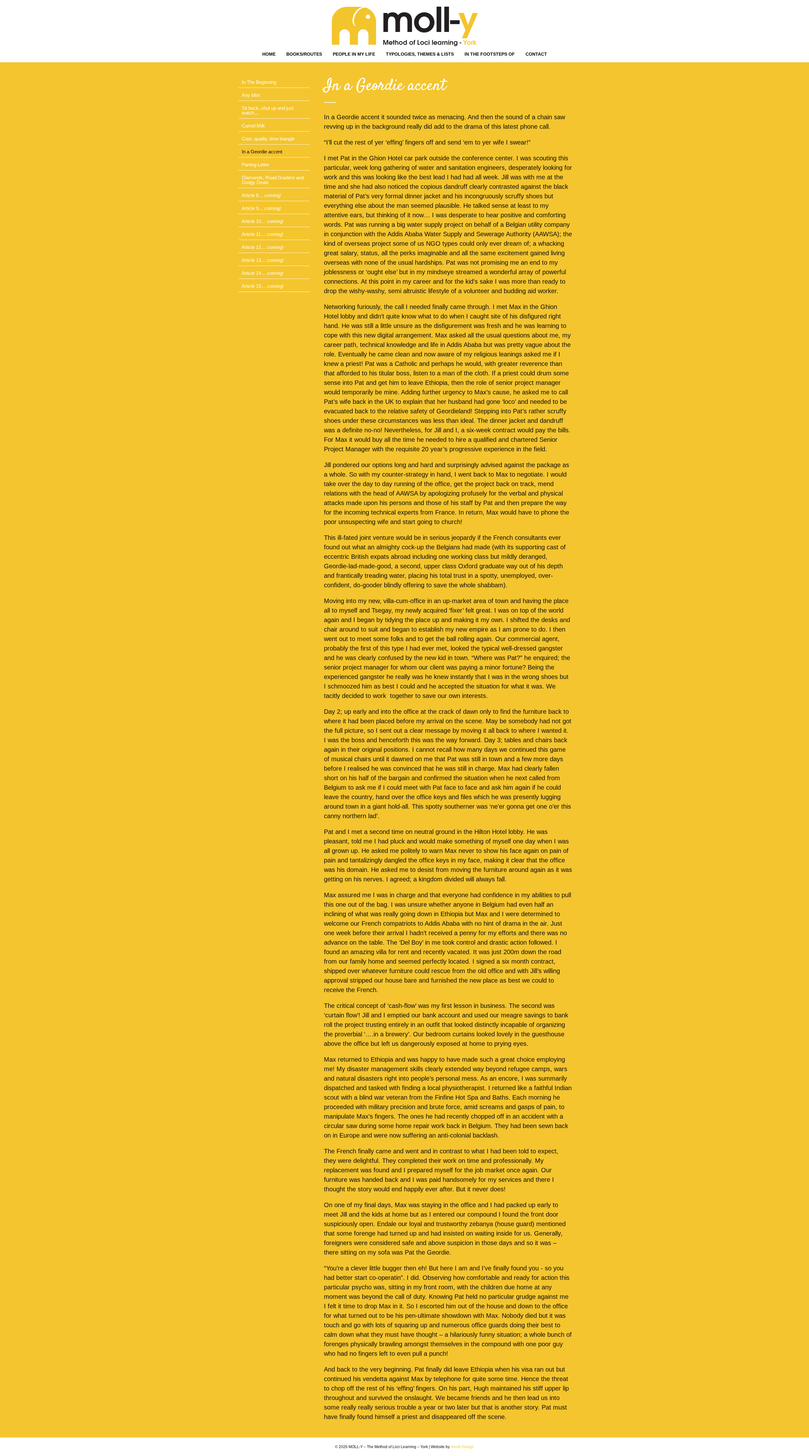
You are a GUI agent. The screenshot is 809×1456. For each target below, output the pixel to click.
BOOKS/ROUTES (304, 54)
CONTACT (536, 54)
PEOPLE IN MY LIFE (354, 54)
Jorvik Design (462, 1447)
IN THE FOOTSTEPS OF (490, 54)
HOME (269, 54)
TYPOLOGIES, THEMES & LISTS (420, 54)
